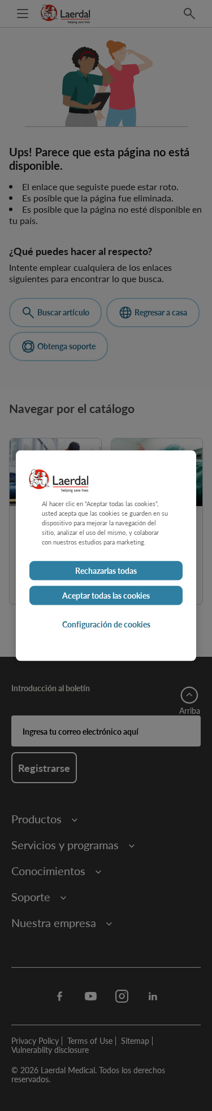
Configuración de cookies (106, 624)
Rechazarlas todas (106, 570)
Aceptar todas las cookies (106, 595)
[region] (106, 555)
